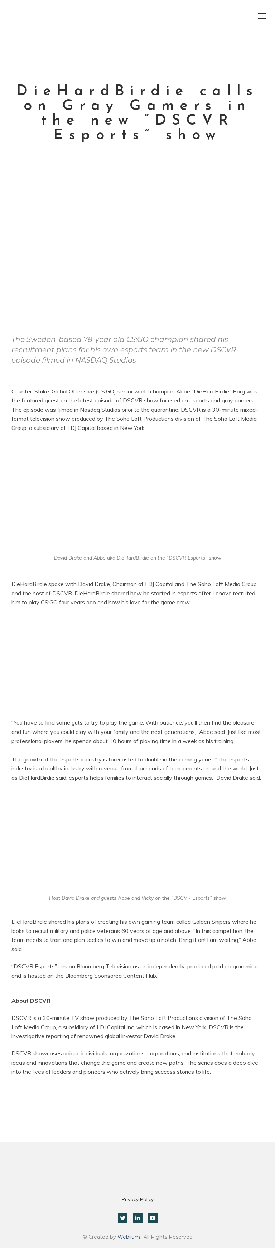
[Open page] (137, 25)
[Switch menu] (262, 16)
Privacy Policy (138, 1199)
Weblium (128, 1237)
